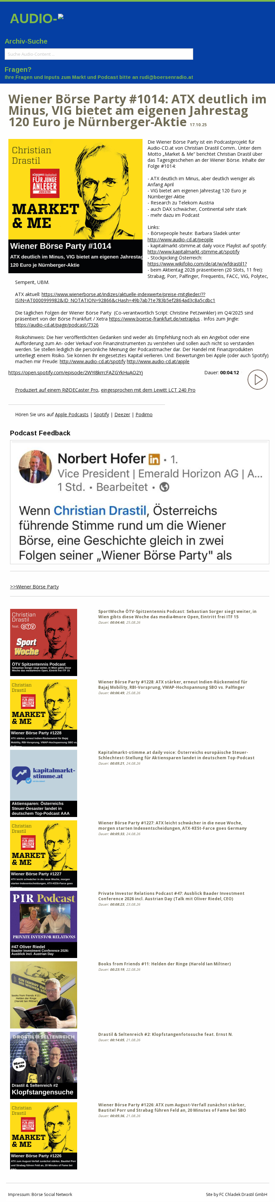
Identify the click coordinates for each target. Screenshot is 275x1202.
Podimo (144, 414)
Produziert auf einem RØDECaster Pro (56, 390)
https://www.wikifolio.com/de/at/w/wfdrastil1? (197, 263)
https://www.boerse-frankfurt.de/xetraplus (154, 319)
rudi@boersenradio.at (166, 77)
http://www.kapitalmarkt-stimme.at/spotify (193, 251)
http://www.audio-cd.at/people (180, 239)
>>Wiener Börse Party (34, 586)
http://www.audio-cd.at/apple (158, 361)
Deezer (122, 414)
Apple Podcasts (72, 414)
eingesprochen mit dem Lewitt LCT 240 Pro (148, 390)
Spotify (101, 414)
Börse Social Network (52, 1194)
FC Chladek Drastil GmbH (243, 1194)
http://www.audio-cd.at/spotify (92, 361)
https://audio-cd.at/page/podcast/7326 (57, 325)
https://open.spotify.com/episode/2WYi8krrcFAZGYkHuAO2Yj (75, 372)
